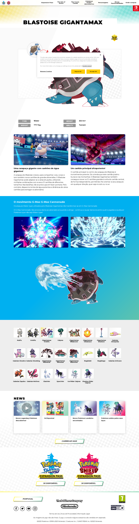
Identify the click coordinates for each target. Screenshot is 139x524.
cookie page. (87, 66)
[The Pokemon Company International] (69, 500)
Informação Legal (83, 514)
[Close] (100, 55)
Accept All (93, 71)
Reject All (78, 71)
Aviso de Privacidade (68, 514)
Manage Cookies (46, 71)
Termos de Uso (54, 514)
